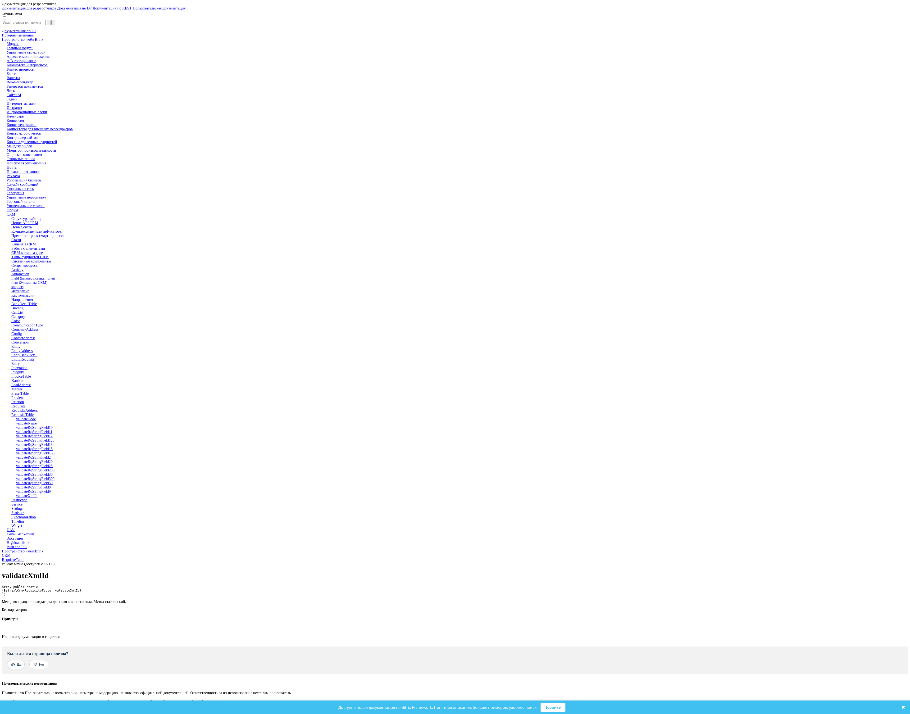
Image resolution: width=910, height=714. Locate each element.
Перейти (553, 707)
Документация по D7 (74, 8)
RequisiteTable (13, 560)
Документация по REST (112, 8)
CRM (6, 555)
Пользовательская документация (159, 8)
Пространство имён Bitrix (22, 551)
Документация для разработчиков (29, 8)
